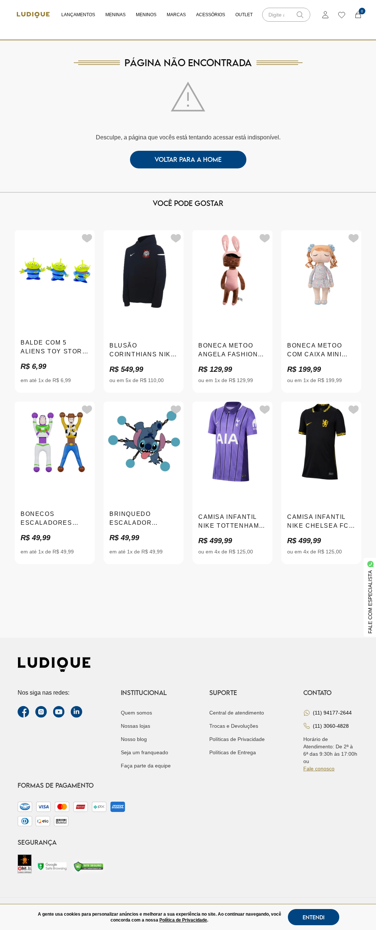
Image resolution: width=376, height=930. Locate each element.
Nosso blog (134, 739)
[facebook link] (23, 712)
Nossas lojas (135, 726)
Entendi (314, 917)
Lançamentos (78, 14)
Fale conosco (319, 769)
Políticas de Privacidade (237, 739)
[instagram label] (41, 712)
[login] (325, 14)
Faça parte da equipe (146, 766)
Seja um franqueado (144, 752)
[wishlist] (341, 14)
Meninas (115, 14)
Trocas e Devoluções (233, 726)
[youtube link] (59, 712)
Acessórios (210, 14)
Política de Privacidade (183, 920)
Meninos (146, 14)
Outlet (244, 14)
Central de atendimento (236, 713)
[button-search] (300, 15)
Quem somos (136, 713)
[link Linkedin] (76, 712)
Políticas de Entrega (232, 752)
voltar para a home (188, 159)
